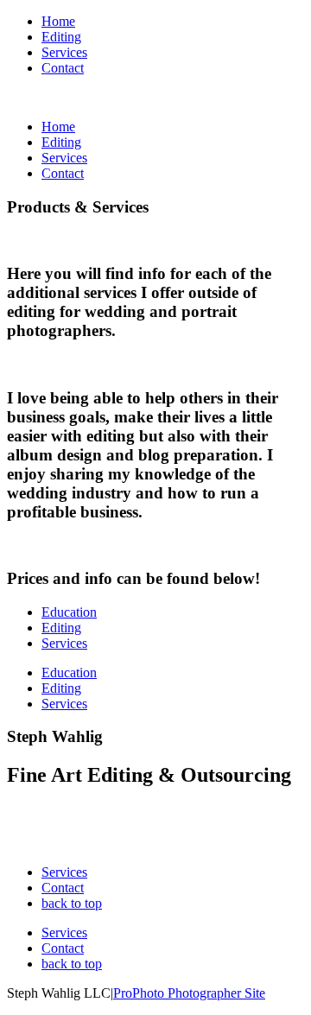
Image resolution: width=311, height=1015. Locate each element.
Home (58, 21)
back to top (71, 903)
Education (69, 612)
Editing (61, 36)
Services (64, 52)
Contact (62, 67)
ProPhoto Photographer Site (189, 993)
